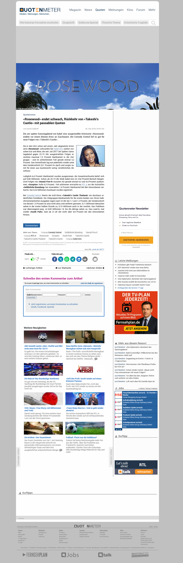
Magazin (75, 10)
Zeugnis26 (68, 22)
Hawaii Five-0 (91, 232)
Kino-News (123, 532)
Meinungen (116, 10)
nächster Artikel (94, 268)
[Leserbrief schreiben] (95, 259)
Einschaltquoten (78, 548)
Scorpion (55, 236)
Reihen (41, 534)
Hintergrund (42, 532)
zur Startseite (64, 268)
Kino (130, 10)
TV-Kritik (102, 534)
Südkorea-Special (88, 22)
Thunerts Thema (111, 22)
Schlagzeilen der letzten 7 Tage (130, 287)
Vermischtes (63, 534)
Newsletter (21, 534)
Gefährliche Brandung (73, 232)
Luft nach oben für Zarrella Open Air (135, 381)
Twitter (20, 542)
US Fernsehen (61, 548)
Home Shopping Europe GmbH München (140, 394)
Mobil (20, 536)
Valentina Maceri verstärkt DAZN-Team (134, 284)
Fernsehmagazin (41, 548)
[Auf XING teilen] (73, 259)
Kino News (24, 548)
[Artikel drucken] (85, 259)
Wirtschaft (62, 536)
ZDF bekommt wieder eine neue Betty (133, 267)
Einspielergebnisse (126, 536)
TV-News (62, 532)
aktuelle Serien (115, 548)
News (88, 10)
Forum (140, 10)
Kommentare (31, 225)
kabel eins (58, 149)
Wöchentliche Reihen (86, 532)
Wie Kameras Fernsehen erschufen (39, 22)
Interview (41, 536)
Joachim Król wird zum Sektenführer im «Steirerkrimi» (134, 271)
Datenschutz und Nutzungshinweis (146, 539)
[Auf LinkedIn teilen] (79, 259)
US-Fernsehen (63, 542)
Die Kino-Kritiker (125, 534)
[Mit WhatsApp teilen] (67, 259)
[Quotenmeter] (40, 11)
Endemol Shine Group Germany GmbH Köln (137, 402)
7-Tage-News (22, 538)
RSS (19, 532)
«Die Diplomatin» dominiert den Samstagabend (137, 279)
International (63, 538)
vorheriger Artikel (33, 268)
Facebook (21, 540)
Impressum (144, 544)
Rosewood (44, 236)
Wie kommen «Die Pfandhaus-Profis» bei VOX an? (135, 365)
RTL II (84, 184)
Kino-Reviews (104, 536)
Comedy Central (34, 195)
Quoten (100, 10)
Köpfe (61, 540)
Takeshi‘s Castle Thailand (34, 239)
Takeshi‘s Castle (82, 236)
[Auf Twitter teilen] (61, 259)
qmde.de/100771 (98, 249)
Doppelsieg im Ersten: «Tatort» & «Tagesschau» (134, 359)
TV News (69, 548)
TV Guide (88, 548)
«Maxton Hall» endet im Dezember (132, 276)
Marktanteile (83, 534)
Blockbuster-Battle (126, 538)
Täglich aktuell (84, 536)
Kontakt (143, 536)
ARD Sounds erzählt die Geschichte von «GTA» (137, 282)
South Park (67, 236)
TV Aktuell (32, 548)
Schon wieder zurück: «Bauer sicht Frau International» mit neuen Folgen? (134, 371)
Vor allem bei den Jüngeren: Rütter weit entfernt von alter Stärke (134, 376)
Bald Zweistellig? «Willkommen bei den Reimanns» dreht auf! (136, 354)
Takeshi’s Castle (55, 239)
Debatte (102, 532)
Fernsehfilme (105, 548)
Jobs (142, 534)
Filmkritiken (52, 548)
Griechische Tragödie (136, 22)
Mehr (152, 10)
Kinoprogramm (125, 548)
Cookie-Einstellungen (148, 542)
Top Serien (150, 548)
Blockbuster (96, 548)
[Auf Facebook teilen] (54, 259)
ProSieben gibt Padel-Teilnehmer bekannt (134, 264)
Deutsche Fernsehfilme (138, 548)
